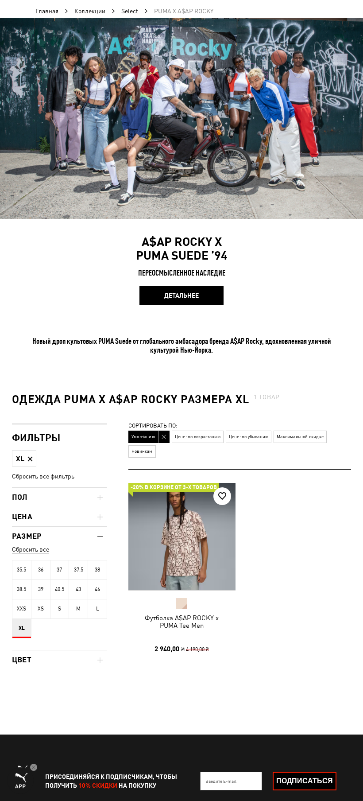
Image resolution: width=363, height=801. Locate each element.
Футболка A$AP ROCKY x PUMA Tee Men (182, 621)
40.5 (59, 589)
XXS (21, 609)
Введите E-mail (220, 781)
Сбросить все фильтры (44, 476)
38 (97, 570)
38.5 (21, 589)
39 (40, 589)
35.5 (21, 570)
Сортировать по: (153, 426)
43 (78, 589)
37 (59, 570)
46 (97, 589)
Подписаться (304, 781)
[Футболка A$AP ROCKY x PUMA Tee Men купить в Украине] (182, 536)
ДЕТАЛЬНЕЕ (181, 295)
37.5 (78, 570)
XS (41, 609)
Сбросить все (30, 549)
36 (40, 570)
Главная (46, 11)
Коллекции (89, 11)
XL (22, 628)
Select (129, 11)
